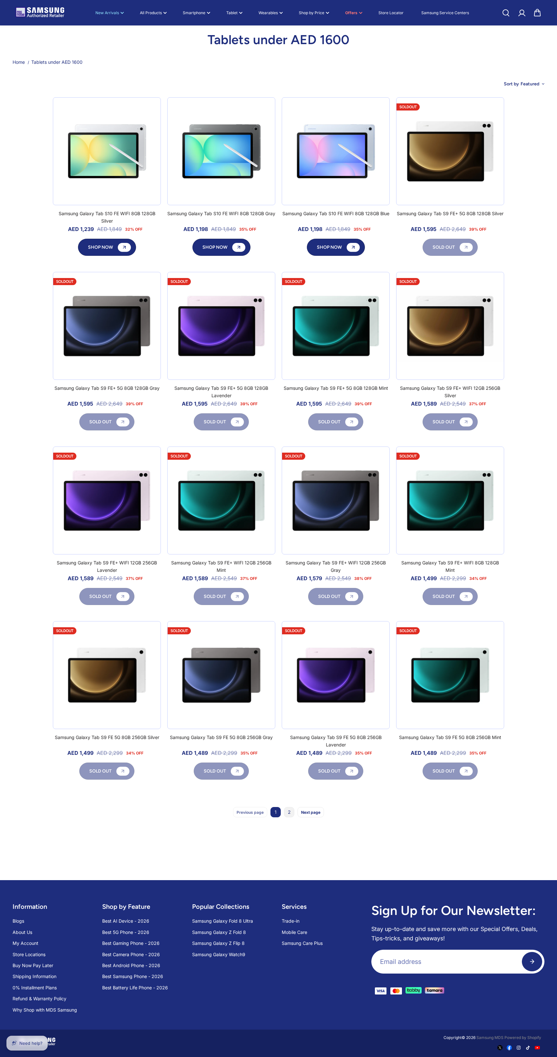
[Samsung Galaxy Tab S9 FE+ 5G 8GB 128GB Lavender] (221, 326)
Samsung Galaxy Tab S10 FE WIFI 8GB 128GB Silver (107, 217)
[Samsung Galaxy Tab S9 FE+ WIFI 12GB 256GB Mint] (221, 500)
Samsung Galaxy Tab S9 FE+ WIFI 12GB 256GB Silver (450, 391)
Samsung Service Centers (445, 12)
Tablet (232, 12)
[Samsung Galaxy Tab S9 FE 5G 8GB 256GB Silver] (107, 675)
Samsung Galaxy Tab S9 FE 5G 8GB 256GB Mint (450, 737)
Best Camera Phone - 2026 (131, 954)
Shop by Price (311, 12)
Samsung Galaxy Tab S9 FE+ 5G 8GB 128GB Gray (107, 388)
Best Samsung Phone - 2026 (132, 976)
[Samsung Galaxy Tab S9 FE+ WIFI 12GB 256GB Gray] (335, 500)
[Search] (506, 13)
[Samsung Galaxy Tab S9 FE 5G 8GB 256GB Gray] (221, 675)
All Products (151, 12)
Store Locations (29, 954)
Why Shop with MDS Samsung (45, 1010)
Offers (351, 12)
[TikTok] (528, 1048)
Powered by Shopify (522, 1037)
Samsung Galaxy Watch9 (218, 954)
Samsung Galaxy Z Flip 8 (218, 943)
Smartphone (194, 12)
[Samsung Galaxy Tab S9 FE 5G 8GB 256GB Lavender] (335, 675)
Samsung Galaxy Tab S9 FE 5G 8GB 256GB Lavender (336, 741)
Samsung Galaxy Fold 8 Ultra (222, 921)
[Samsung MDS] (40, 13)
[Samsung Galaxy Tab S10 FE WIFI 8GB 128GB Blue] (335, 151)
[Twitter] (500, 1048)
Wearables (268, 12)
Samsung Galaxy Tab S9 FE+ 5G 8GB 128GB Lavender (221, 391)
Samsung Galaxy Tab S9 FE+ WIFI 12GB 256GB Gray (336, 566)
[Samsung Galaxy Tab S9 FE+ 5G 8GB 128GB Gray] (107, 326)
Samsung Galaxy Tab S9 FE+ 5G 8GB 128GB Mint (336, 388)
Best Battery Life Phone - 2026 (135, 987)
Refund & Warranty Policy (39, 998)
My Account (25, 943)
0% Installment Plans (35, 987)
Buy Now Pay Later (33, 965)
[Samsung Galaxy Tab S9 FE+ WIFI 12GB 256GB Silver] (450, 326)
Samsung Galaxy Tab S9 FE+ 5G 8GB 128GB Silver (450, 213)
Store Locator (391, 12)
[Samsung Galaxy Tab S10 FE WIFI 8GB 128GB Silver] (107, 151)
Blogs (18, 921)
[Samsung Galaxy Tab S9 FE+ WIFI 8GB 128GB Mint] (450, 500)
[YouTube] (537, 1048)
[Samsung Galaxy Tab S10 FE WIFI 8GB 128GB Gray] (221, 151)
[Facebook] (509, 1048)
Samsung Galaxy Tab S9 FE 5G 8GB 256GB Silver (107, 737)
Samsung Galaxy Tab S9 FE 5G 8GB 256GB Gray (221, 737)
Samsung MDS (489, 1037)
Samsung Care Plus (302, 943)
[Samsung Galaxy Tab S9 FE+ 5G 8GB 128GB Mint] (335, 326)
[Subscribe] (532, 961)
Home (19, 62)
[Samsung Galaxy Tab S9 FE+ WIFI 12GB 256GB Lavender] (107, 500)
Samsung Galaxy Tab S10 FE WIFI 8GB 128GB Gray (221, 213)
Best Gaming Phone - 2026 (131, 943)
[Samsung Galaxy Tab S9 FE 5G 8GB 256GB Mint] (450, 675)
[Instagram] (519, 1048)
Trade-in (290, 921)
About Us (22, 932)
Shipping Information (34, 976)
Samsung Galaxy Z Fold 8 (219, 932)
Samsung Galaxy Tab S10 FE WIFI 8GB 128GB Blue (335, 213)
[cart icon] (537, 13)
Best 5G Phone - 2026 (125, 932)
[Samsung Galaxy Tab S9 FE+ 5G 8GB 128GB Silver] (450, 151)
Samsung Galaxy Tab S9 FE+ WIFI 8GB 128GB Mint (450, 566)
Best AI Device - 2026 (125, 921)
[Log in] (521, 13)
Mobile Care (294, 932)
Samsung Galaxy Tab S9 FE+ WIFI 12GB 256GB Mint (221, 566)
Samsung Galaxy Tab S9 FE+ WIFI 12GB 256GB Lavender (107, 566)
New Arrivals (107, 12)
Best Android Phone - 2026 (131, 965)
